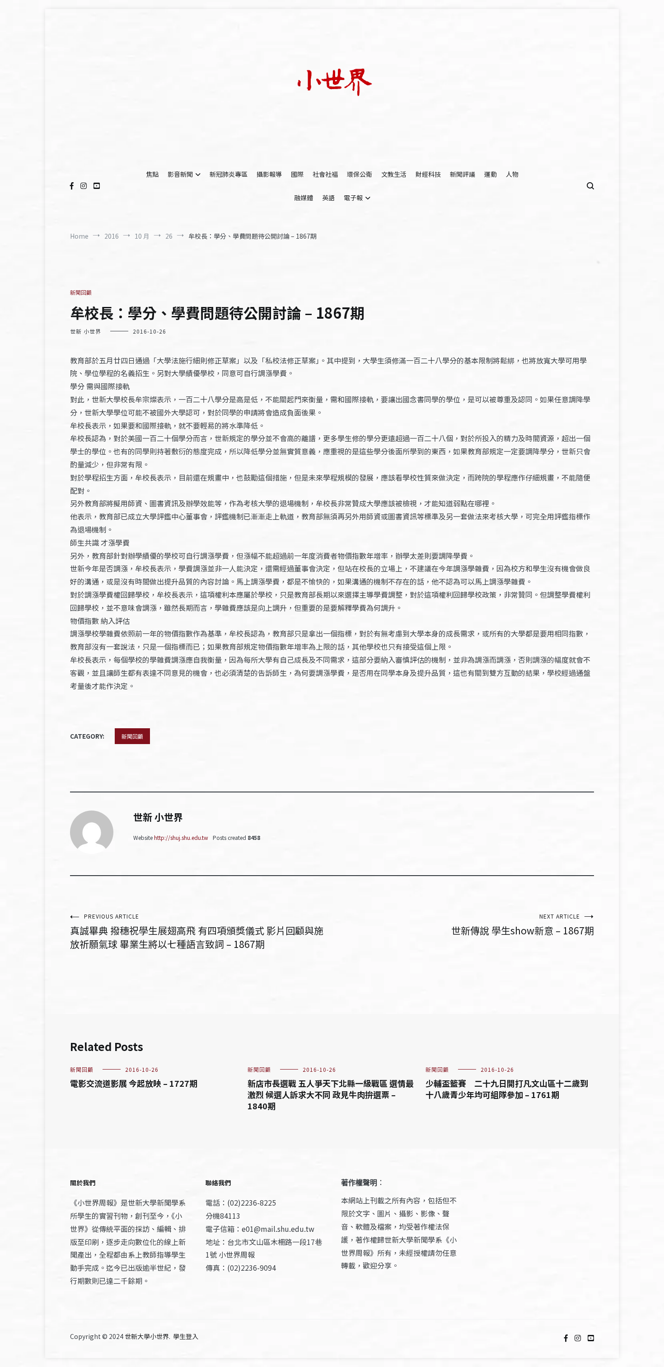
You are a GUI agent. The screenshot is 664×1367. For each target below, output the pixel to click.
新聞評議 (462, 174)
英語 (328, 197)
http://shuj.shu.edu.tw (181, 837)
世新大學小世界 (147, 1336)
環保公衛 (359, 174)
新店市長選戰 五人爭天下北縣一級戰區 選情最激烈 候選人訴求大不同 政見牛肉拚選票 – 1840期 (331, 1094)
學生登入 (185, 1336)
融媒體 (303, 197)
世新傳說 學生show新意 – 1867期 (522, 924)
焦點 (152, 174)
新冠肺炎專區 (229, 174)
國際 (297, 174)
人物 (512, 174)
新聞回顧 (81, 292)
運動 (490, 174)
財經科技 (428, 174)
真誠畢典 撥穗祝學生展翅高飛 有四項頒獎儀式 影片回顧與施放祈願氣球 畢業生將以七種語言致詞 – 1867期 (196, 931)
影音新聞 (180, 174)
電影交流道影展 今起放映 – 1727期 (133, 1083)
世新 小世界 (85, 331)
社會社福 (325, 174)
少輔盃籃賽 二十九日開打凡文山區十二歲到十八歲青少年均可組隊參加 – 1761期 (507, 1088)
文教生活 (394, 174)
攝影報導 (269, 174)
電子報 (353, 197)
